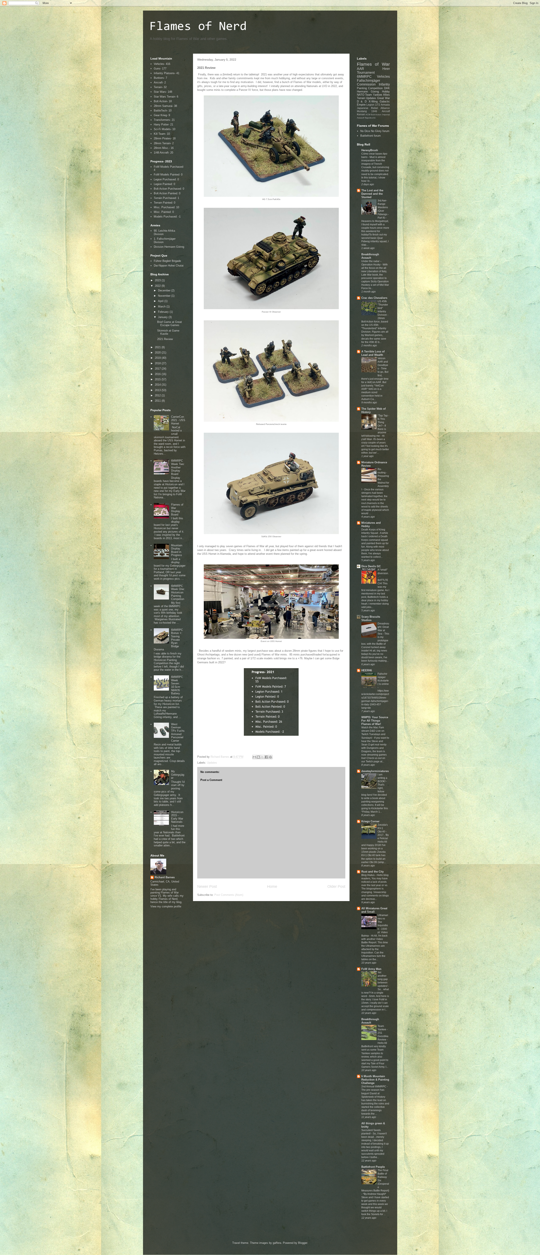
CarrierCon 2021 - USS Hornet (178, 420)
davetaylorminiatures (375, 771)
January (163, 317)
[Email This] (254, 757)
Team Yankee (373, 94)
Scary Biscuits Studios (370, 618)
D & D (362, 101)
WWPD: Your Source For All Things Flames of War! (374, 721)
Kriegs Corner (370, 821)
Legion (370, 104)
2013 (158, 390)
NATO (360, 94)
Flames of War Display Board (177, 509)
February (164, 311)
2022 (158, 285)
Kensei (361, 114)
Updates (212, 762)
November (164, 295)
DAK (387, 88)
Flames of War (373, 64)
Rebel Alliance (380, 108)
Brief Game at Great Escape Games (169, 323)
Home (272, 886)
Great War (383, 98)
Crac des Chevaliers (374, 297)
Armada (385, 104)
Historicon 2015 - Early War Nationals (177, 817)
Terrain (361, 98)
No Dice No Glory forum (374, 131)
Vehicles (383, 76)
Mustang (362, 111)
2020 (158, 352)
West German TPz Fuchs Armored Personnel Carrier (178, 732)
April (161, 301)
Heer (386, 69)
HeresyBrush (369, 150)
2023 (158, 280)
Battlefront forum (370, 135)
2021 (158, 347)
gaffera (277, 1242)
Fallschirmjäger (368, 80)
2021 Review (165, 339)
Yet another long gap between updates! (383, 979)
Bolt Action (376, 114)
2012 (158, 395)
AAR (360, 69)
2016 (158, 374)
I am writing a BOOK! (382, 778)
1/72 (377, 104)
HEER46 (366, 670)
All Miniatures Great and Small (374, 910)
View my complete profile (165, 906)
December (164, 290)
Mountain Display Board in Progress (176, 550)
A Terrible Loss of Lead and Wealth (373, 353)
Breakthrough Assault (370, 256)
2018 (158, 363)
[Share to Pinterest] (270, 757)
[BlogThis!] (258, 757)
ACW (368, 114)
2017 (158, 368)
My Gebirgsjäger (177, 774)
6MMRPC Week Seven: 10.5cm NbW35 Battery (177, 685)
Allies (386, 94)
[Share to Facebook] (266, 757)
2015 (158, 379)
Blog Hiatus (368, 875)
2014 (158, 384)
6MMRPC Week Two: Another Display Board (178, 467)
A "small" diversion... (383, 573)
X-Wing (373, 101)
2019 (158, 357)
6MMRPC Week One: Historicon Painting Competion (178, 592)
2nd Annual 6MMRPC (374, 1086)
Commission (366, 84)
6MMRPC (364, 76)
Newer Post (207, 886)
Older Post (336, 886)
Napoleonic (370, 118)
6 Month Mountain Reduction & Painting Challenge (375, 1080)
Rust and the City (372, 871)
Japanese (362, 108)
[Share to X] (262, 757)
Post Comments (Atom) (228, 894)
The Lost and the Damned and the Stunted (372, 194)
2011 (158, 400)
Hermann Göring (368, 91)
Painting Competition (370, 88)
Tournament (366, 72)
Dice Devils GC (371, 566)
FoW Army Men (371, 969)
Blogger (302, 1242)
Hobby (386, 91)
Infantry (384, 84)
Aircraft (386, 111)
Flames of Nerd (198, 26)
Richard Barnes (165, 877)
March (162, 306)
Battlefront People (373, 1166)
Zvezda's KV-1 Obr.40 (383, 828)
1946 (374, 111)
